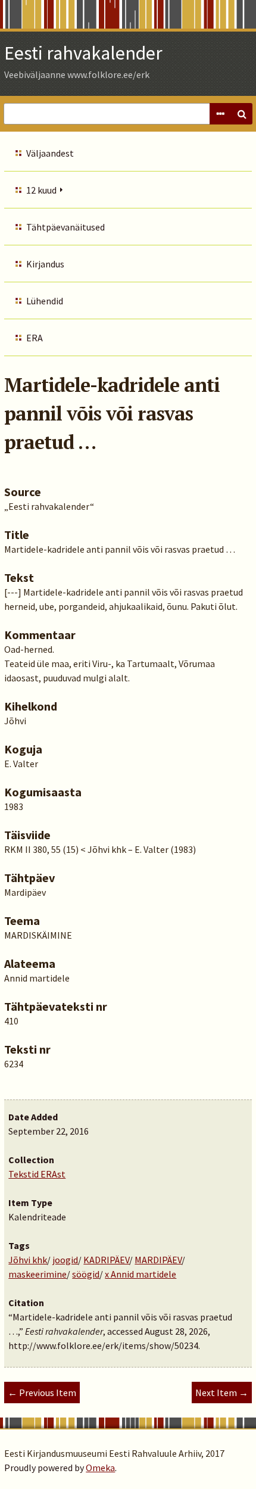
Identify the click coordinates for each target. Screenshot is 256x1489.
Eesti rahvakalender (83, 53)
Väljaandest (50, 153)
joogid (65, 1260)
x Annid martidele (140, 1274)
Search (241, 113)
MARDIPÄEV (158, 1260)
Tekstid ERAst (36, 1174)
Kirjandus (45, 264)
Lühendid (44, 301)
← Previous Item (42, 1392)
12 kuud (41, 190)
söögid (85, 1274)
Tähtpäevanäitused (65, 227)
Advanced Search (220, 113)
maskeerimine (37, 1274)
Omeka (100, 1468)
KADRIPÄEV (106, 1260)
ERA (34, 338)
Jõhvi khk (27, 1260)
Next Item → (221, 1392)
